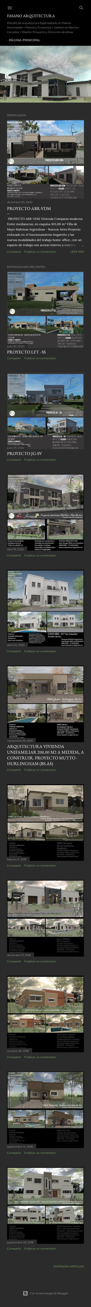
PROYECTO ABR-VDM (29, 208)
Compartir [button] (14, 251)
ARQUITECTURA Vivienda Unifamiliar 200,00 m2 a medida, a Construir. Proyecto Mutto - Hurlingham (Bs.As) (45, 755)
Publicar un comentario (40, 251)
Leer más (77, 251)
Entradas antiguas (69, 1266)
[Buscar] (81, 7)
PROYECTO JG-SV (24, 453)
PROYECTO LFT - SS (26, 352)
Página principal (24, 40)
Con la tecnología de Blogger (49, 1293)
